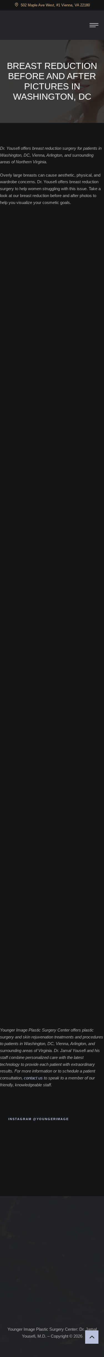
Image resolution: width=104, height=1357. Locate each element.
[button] (94, 25)
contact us (33, 1078)
